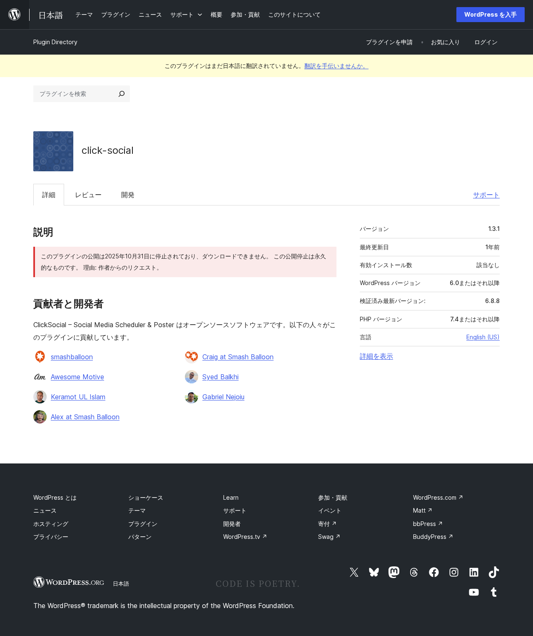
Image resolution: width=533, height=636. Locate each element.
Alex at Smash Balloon (85, 417)
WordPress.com (438, 497)
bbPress (428, 523)
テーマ (137, 510)
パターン (140, 536)
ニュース (45, 510)
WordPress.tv (245, 536)
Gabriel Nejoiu (223, 397)
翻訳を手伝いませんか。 (336, 65)
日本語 (121, 583)
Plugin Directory (55, 41)
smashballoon (72, 357)
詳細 (48, 194)
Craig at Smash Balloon (238, 357)
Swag (329, 536)
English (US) (483, 337)
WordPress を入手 (490, 14)
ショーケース (145, 497)
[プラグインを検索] (121, 93)
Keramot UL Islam (78, 397)
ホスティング (50, 523)
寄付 (327, 523)
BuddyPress (433, 536)
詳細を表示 (376, 356)
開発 (127, 194)
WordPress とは (55, 497)
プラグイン (142, 523)
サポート (486, 194)
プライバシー (50, 536)
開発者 (232, 523)
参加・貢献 (332, 497)
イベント (329, 510)
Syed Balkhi (220, 377)
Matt (423, 510)
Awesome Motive (77, 377)
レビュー (88, 194)
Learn (231, 497)
